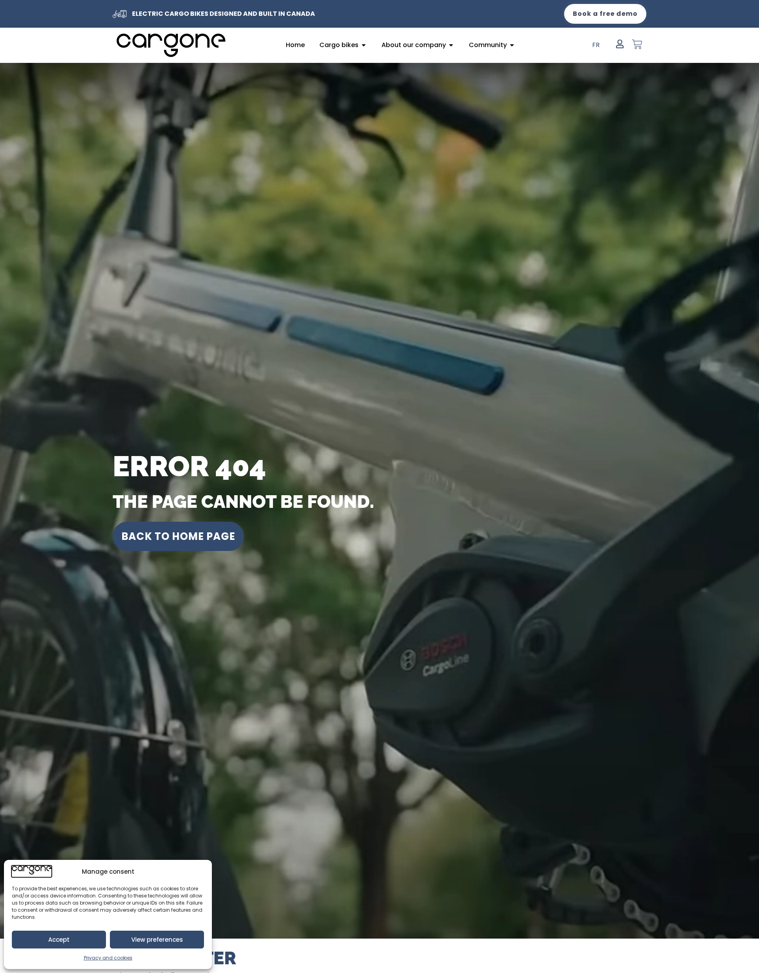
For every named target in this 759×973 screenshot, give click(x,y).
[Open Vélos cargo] (364, 45)
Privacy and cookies (108, 957)
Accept (59, 939)
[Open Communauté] (512, 45)
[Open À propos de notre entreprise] (451, 45)
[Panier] (637, 44)
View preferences (157, 939)
